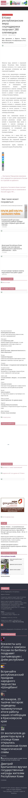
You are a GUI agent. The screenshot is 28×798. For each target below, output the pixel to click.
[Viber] (14, 164)
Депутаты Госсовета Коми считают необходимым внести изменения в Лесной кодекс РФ (13, 189)
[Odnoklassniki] (14, 155)
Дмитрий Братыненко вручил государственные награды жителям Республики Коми (14, 770)
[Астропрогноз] (11, 467)
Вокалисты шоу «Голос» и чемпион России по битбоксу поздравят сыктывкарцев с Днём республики (13, 651)
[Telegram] (14, 160)
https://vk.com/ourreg (18, 621)
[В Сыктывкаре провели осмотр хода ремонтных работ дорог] (14, 256)
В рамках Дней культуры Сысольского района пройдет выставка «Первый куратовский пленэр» (13, 222)
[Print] (14, 170)
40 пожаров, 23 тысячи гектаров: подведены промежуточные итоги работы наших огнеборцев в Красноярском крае (13, 710)
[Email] (14, 168)
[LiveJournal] (14, 166)
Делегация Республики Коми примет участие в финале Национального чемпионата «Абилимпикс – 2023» (12, 247)
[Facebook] (14, 157)
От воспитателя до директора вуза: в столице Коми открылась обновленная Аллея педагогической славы (14, 742)
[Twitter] (14, 159)
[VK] (14, 153)
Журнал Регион (12, 35)
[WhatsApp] (14, 162)
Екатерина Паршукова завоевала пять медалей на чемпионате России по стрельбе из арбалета (14, 178)
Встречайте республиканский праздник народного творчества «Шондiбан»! (12, 679)
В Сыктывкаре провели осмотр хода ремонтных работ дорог (13, 271)
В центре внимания (7, 14)
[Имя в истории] (5, 282)
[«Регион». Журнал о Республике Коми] (1, 7)
